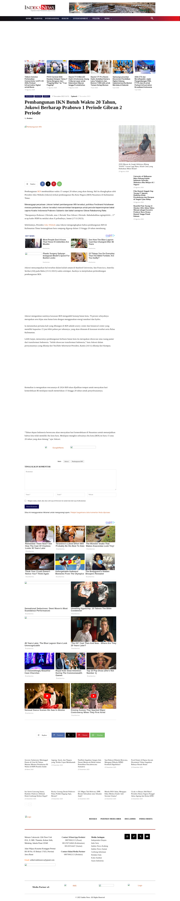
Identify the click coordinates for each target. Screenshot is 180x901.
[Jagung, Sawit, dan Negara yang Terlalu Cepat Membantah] (63, 750)
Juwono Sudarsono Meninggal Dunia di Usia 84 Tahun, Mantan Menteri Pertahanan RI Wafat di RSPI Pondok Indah (36, 763)
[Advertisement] (90, 42)
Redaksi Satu (96, 855)
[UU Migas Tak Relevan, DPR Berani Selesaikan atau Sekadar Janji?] (90, 781)
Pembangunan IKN (77, 461)
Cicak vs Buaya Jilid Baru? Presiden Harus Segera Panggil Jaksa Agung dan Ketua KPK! (143, 794)
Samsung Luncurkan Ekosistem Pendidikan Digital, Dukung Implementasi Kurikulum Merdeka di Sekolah (122, 81)
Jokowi (67, 461)
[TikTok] (134, 836)
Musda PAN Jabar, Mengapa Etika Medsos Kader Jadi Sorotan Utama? (115, 794)
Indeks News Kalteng (99, 846)
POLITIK (38, 96)
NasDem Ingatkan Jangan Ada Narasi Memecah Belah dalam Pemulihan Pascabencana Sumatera (89, 763)
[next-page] (30, 804)
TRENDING (29, 96)
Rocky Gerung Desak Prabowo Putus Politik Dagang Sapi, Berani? (63, 794)
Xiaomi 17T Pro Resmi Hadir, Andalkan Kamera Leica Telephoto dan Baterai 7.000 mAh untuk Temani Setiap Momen (100, 81)
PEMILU (46, 96)
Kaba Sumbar (96, 858)
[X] (48, 183)
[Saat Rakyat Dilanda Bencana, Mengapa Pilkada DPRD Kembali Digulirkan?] (117, 750)
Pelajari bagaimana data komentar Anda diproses (90, 512)
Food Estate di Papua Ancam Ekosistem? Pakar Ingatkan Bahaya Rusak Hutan (142, 762)
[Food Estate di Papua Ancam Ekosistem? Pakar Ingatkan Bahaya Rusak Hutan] (143, 750)
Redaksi (29, 118)
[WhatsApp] (59, 183)
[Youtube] (147, 836)
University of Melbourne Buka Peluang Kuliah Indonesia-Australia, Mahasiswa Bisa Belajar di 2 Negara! (143, 180)
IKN (39, 191)
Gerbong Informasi (98, 852)
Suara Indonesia (97, 861)
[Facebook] (42, 183)
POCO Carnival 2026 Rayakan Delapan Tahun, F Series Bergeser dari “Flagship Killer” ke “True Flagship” (57, 81)
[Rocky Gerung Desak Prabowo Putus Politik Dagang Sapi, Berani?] (63, 781)
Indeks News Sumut (99, 849)
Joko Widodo (50, 225)
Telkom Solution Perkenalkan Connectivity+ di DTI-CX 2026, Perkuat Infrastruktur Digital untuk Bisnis (34, 82)
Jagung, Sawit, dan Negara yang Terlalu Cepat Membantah (63, 761)
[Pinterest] (53, 183)
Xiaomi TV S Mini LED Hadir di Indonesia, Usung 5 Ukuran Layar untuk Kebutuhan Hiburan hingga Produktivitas (79, 81)
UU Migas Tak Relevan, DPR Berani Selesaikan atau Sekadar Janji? (90, 794)
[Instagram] (127, 836)
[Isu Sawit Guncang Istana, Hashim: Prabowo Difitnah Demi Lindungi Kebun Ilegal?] (37, 781)
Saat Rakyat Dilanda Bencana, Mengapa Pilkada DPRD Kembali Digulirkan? (116, 762)
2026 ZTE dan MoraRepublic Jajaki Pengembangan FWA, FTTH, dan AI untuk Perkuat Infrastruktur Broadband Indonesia (143, 82)
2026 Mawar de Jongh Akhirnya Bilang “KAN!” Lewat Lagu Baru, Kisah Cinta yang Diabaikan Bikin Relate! (136, 166)
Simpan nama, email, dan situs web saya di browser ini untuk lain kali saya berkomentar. (57, 501)
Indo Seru (95, 843)
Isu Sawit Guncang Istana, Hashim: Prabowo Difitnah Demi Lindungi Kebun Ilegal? (36, 794)
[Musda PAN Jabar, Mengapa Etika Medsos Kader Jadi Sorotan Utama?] (117, 781)
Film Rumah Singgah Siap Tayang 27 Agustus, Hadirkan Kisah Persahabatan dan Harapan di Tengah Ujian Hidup (143, 195)
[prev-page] (26, 804)
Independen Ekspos (98, 840)
